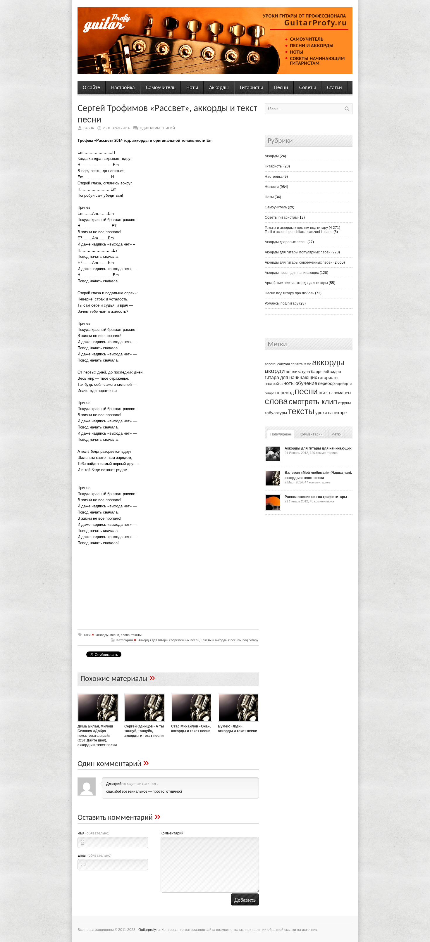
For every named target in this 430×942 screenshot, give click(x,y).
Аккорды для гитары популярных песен (298, 252)
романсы (342, 392)
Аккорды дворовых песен (286, 242)
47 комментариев (318, 482)
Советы (307, 88)
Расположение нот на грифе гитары (316, 497)
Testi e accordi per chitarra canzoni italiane (299, 232)
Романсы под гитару (281, 303)
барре (317, 371)
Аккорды (219, 88)
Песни (281, 88)
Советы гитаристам (281, 217)
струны (344, 403)
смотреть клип (313, 401)
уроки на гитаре (331, 412)
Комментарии (311, 434)
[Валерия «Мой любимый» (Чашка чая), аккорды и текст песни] (273, 485)
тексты (136, 635)
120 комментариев (324, 452)
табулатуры (276, 412)
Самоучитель (160, 88)
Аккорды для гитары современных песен (168, 640)
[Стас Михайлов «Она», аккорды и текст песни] (191, 722)
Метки (336, 434)
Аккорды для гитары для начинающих (318, 448)
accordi (270, 364)
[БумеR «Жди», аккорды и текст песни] (238, 722)
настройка (274, 383)
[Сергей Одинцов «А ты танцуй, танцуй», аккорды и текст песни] (144, 722)
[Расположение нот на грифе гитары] (273, 509)
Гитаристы (251, 88)
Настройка (123, 88)
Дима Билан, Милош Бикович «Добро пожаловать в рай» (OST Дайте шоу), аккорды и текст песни (97, 735)
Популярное (280, 434)
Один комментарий (157, 128)
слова (125, 635)
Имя (93, 833)
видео (335, 371)
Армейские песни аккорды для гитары (296, 283)
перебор (326, 383)
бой (326, 372)
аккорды (102, 635)
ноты (289, 383)
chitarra (297, 364)
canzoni (283, 364)
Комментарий (172, 833)
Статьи (334, 88)
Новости (272, 187)
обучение (306, 383)
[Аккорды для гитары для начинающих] (273, 461)
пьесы (326, 392)
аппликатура (298, 371)
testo (307, 364)
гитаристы (328, 377)
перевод (284, 392)
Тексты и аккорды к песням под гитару (229, 640)
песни (114, 635)
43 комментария (322, 501)
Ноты (192, 88)
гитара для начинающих (291, 377)
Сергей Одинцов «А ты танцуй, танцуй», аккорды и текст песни (144, 731)
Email (94, 855)
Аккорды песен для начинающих (292, 273)
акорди (275, 370)
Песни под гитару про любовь (289, 293)
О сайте (91, 88)
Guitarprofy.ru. (149, 930)
